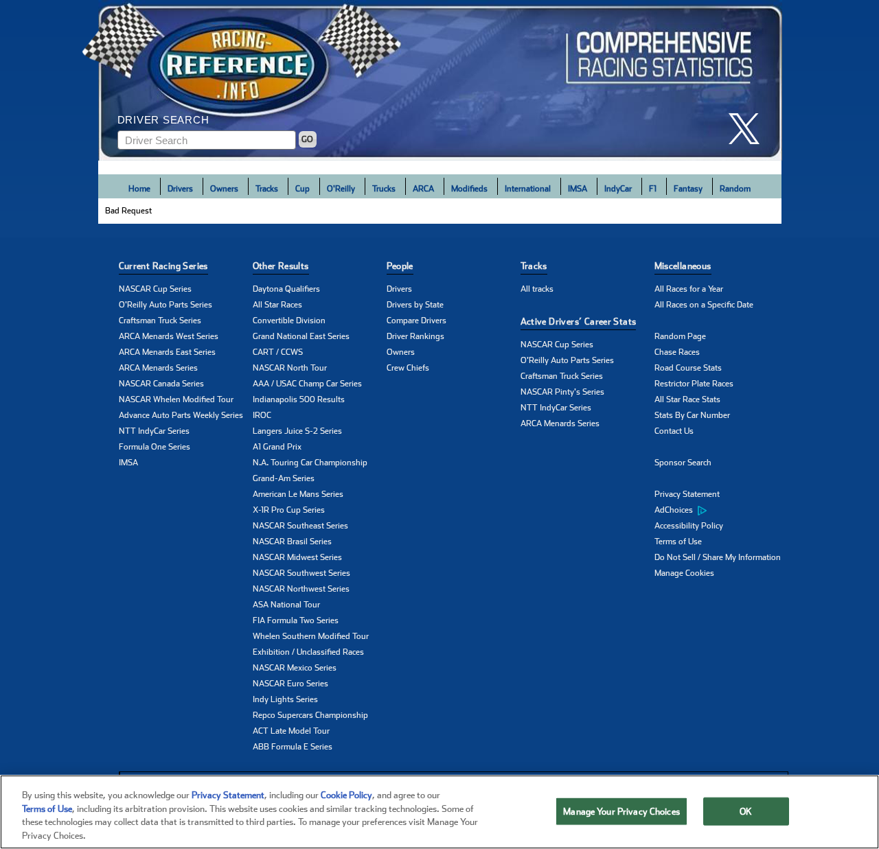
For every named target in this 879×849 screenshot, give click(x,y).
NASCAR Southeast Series (300, 526)
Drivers (180, 189)
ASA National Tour (286, 604)
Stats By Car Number (692, 415)
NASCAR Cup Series (155, 289)
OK (746, 811)
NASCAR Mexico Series (294, 668)
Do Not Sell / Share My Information (717, 557)
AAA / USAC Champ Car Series (307, 383)
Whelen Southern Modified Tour (311, 636)
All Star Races (277, 305)
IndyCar (618, 189)
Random (735, 189)
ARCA (423, 189)
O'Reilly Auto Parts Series (165, 305)
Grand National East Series (301, 336)
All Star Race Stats (687, 399)
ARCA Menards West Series (168, 336)
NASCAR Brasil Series (292, 541)
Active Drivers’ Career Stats (579, 321)
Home (139, 189)
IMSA (577, 189)
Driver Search (163, 120)
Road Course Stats (688, 368)
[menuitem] (721, 510)
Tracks (266, 189)
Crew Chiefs (408, 368)
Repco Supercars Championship (310, 715)
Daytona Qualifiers (286, 289)
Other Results (281, 266)
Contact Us (674, 431)
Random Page (680, 336)
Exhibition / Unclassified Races (308, 652)
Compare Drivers (416, 320)
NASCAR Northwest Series (301, 589)
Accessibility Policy (688, 526)
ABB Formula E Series (292, 747)
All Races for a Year (688, 289)
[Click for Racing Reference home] (440, 80)
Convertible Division (289, 320)
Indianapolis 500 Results (299, 399)
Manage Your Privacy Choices (621, 811)
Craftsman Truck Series (160, 320)
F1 (653, 189)
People (400, 266)
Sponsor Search (682, 462)
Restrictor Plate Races (693, 383)
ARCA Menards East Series (167, 352)
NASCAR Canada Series (161, 383)
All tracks (537, 289)
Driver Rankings (415, 336)
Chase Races (677, 352)
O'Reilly (341, 189)
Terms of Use (678, 541)
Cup (302, 189)
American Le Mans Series (298, 494)
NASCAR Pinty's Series (562, 392)
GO (307, 139)
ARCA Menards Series (158, 368)
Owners (224, 189)
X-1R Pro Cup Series (289, 510)
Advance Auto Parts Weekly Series (181, 415)
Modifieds (469, 189)
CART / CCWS (278, 352)
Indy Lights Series (285, 699)
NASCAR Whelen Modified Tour (176, 399)
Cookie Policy (346, 795)
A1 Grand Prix (277, 447)
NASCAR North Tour (290, 368)
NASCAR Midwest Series (297, 557)
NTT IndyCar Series (154, 431)
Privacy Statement (687, 494)
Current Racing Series (163, 266)
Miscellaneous (682, 266)
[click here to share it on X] (749, 128)
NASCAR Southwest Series (301, 573)
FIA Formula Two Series (296, 620)
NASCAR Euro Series (290, 683)
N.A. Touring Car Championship (310, 462)
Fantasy (688, 189)
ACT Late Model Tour (291, 731)
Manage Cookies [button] (684, 573)
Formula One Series (154, 447)
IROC (262, 415)
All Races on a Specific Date (703, 305)
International (528, 189)
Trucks (384, 189)
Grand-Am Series (284, 478)
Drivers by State (415, 305)
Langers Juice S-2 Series (297, 431)
